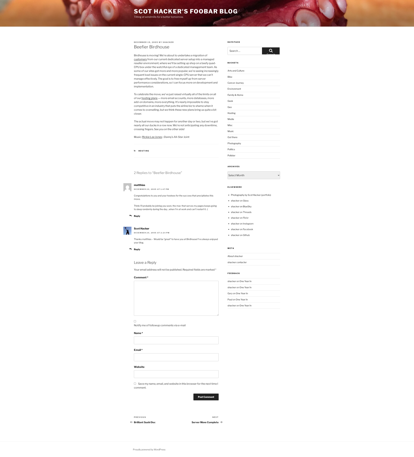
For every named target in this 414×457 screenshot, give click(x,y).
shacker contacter (237, 262)
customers (140, 59)
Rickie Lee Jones (152, 137)
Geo (230, 107)
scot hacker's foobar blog (186, 11)
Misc (230, 125)
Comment (141, 277)
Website (139, 366)
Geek (230, 101)
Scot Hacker (141, 228)
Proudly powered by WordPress (149, 449)
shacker (168, 42)
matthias (139, 185)
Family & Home (235, 95)
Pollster (231, 155)
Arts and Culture (236, 70)
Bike (230, 76)
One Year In (245, 281)
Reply (137, 216)
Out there (232, 137)
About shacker (235, 256)
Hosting (143, 151)
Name (138, 333)
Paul (230, 299)
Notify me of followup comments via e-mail (160, 325)
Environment (234, 88)
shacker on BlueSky (241, 206)
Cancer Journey (236, 82)
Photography (234, 143)
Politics (231, 149)
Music (231, 131)
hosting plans (150, 98)
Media (231, 119)
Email (138, 349)
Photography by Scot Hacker (246, 195)
